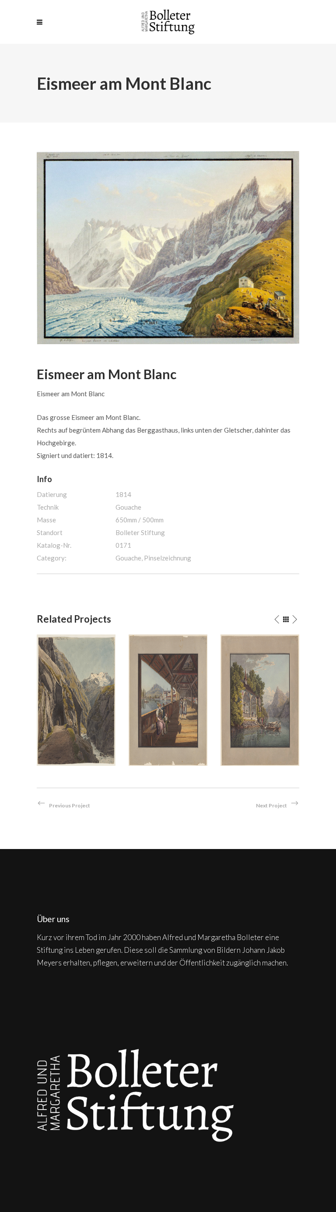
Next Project (271, 805)
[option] (76, 700)
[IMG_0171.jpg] (168, 246)
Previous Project (69, 805)
